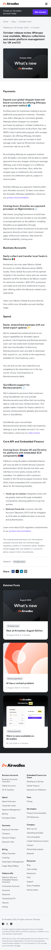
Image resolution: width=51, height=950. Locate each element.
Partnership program (35, 849)
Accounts (6, 890)
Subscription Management (13, 862)
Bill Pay (5, 814)
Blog (13, 21)
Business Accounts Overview (9, 780)
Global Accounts (9, 786)
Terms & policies (33, 837)
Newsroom (31, 873)
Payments (6, 894)
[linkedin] (21, 571)
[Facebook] (3, 924)
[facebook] (13, 571)
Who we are (32, 829)
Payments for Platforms (36, 790)
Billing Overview (8, 853)
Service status (32, 890)
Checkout (6, 834)
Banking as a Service (35, 781)
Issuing (5, 907)
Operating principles (35, 833)
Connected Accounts (10, 886)
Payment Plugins (9, 838)
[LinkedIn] (11, 924)
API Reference (33, 817)
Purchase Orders (9, 818)
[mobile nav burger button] (46, 3)
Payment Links (8, 842)
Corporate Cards (9, 806)
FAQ (28, 877)
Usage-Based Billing (10, 866)
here (18, 946)
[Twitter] (7, 924)
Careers (30, 845)
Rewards (30, 853)
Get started (40, 12)
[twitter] (17, 571)
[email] (25, 571)
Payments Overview (10, 829)
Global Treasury (33, 786)
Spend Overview (9, 801)
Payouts (5, 903)
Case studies (32, 869)
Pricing (29, 801)
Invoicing (5, 858)
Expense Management (11, 810)
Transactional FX (8, 898)
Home (5, 21)
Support (30, 882)
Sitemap (36, 919)
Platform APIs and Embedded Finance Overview (10, 879)
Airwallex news (25, 21)
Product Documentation (36, 813)
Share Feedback (33, 886)
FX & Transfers (8, 790)
